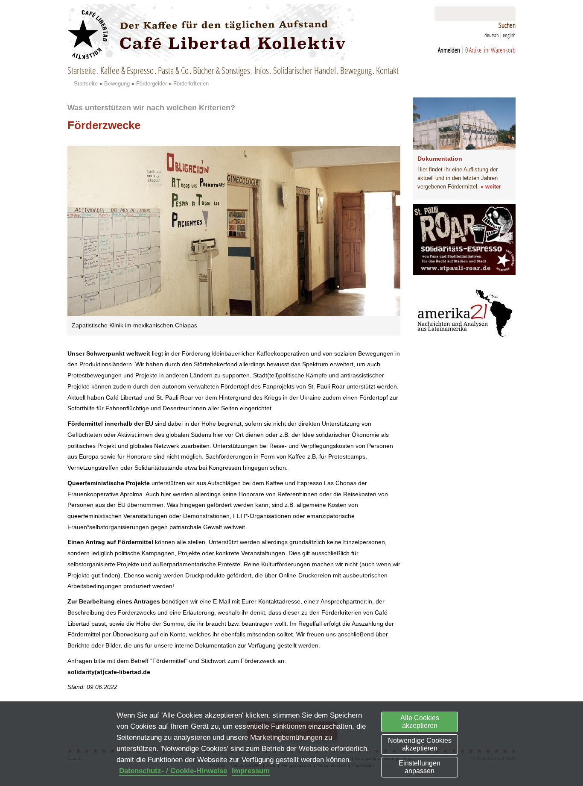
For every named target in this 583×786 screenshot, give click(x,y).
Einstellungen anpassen (419, 767)
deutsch (491, 35)
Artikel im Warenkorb (492, 49)
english (509, 35)
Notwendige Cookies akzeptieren (420, 744)
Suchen (507, 25)
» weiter (491, 186)
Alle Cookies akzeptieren (419, 721)
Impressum (251, 771)
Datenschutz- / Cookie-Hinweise (173, 771)
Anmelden (449, 49)
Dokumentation (439, 158)
